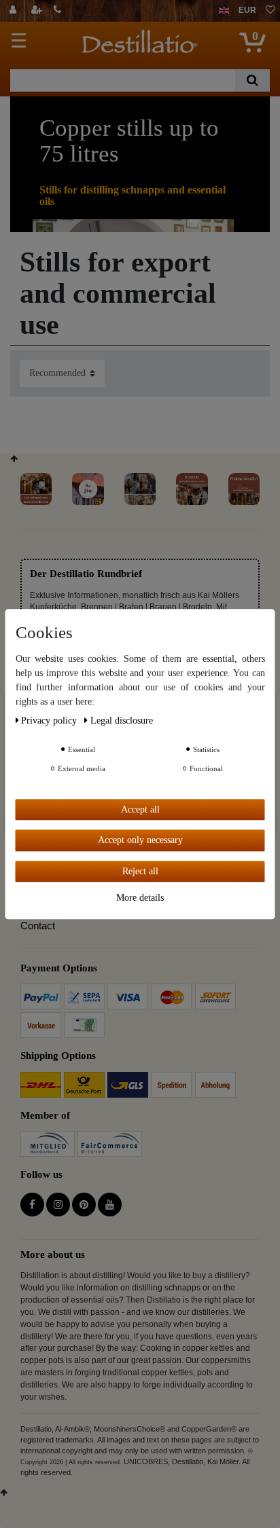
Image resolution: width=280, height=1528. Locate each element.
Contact (37, 925)
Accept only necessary (140, 840)
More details (140, 898)
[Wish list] (270, 11)
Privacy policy (50, 720)
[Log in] (14, 11)
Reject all (140, 871)
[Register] (38, 11)
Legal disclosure (121, 720)
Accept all (140, 809)
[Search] (252, 80)
